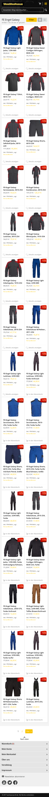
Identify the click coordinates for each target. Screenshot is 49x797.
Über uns (6, 759)
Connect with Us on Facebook (15, 782)
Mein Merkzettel (9, 754)
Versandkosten (8, 59)
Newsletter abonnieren (15, 776)
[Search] (46, 10)
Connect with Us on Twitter (10, 782)
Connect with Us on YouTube (4, 782)
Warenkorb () (8, 743)
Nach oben (24, 739)
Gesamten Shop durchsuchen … (15, 10)
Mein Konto (7, 749)
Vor (28, 731)
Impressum (7, 770)
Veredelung (7, 765)
